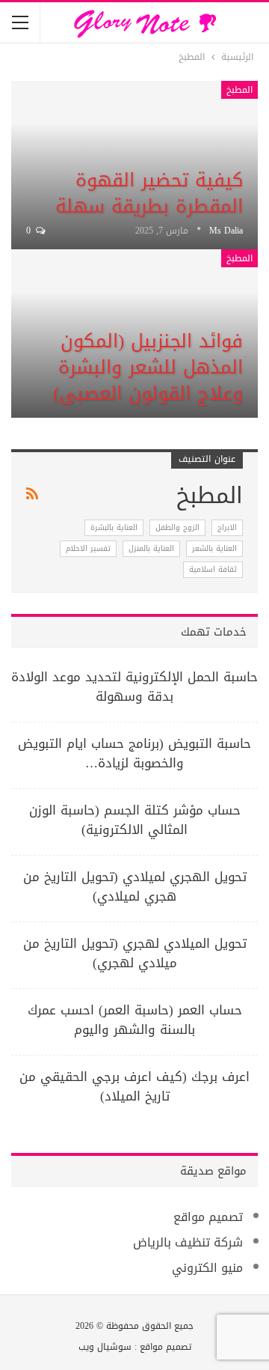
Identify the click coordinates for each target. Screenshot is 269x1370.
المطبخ (239, 90)
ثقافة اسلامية (213, 569)
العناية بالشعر (214, 548)
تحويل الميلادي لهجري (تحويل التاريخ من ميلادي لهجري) (135, 953)
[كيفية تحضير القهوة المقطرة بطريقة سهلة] (134, 165)
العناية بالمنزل (151, 548)
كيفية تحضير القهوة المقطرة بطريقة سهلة (149, 193)
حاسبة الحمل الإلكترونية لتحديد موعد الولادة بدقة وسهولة (134, 686)
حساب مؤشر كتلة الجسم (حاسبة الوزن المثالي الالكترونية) (135, 819)
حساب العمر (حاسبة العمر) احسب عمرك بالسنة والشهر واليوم (135, 1019)
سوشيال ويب (105, 1347)
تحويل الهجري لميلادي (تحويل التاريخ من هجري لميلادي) (135, 886)
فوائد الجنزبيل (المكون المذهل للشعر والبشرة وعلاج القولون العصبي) (148, 367)
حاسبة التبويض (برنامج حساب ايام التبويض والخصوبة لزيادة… (134, 753)
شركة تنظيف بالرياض (188, 1242)
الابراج (227, 527)
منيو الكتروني (207, 1267)
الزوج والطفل (177, 527)
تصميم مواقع (208, 1217)
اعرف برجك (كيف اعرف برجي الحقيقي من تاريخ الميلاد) (134, 1086)
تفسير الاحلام (88, 548)
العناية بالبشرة (113, 527)
